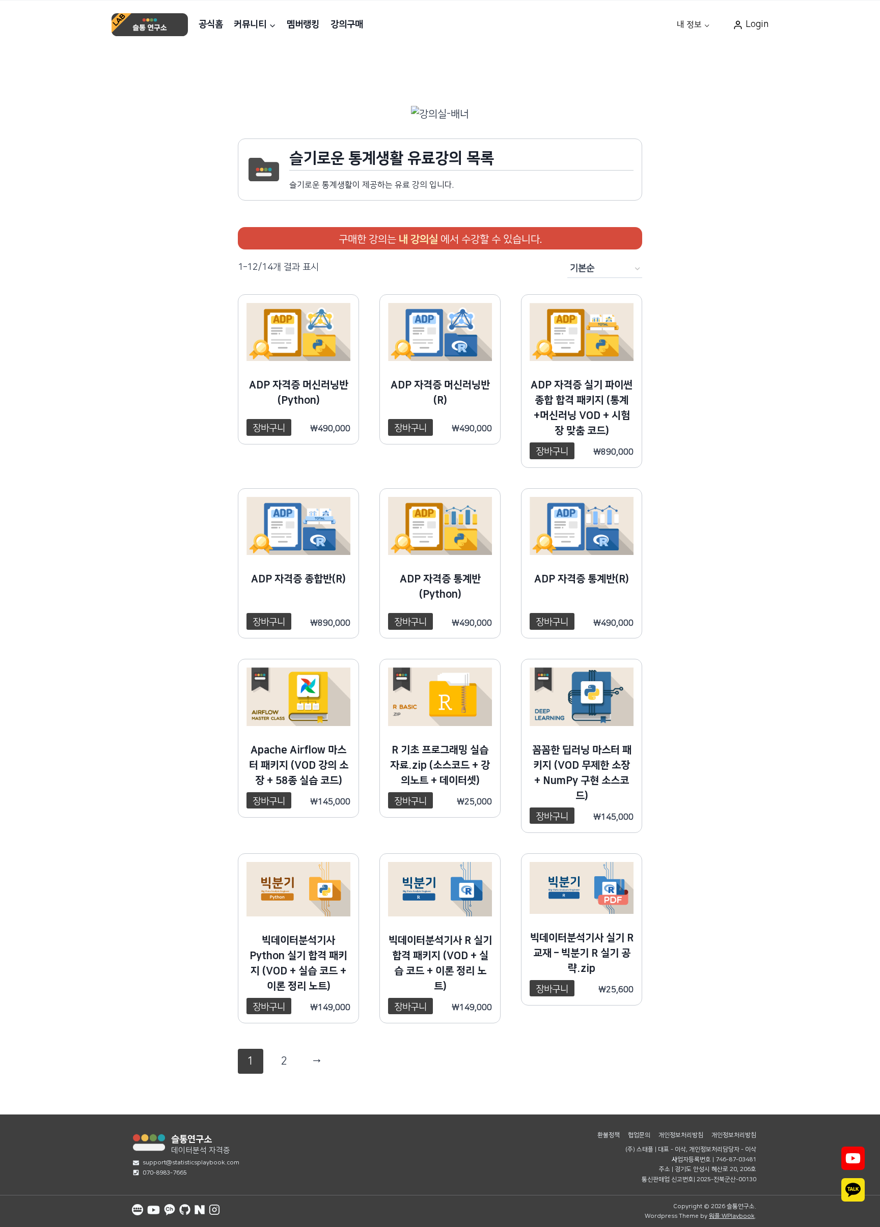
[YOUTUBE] (853, 1158)
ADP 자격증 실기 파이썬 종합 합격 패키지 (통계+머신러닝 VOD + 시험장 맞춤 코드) (581, 407)
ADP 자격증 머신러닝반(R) (440, 392)
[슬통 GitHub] (184, 1209)
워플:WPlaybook (732, 1216)
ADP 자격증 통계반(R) (581, 578)
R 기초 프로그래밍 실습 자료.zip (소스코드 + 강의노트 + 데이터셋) (440, 765)
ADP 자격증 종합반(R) (298, 578)
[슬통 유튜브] (153, 1210)
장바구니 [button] (269, 428)
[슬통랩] (149, 1142)
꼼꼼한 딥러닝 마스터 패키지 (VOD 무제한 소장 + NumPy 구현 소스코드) (581, 772)
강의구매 (347, 24)
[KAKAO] (853, 1190)
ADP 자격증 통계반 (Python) (440, 586)
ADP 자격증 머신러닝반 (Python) (298, 392)
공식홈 (211, 24)
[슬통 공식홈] (137, 1209)
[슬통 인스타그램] (214, 1209)
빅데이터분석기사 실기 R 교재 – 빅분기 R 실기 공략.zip (582, 953)
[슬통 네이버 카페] (200, 1210)
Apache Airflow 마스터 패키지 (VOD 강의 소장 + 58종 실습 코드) (298, 765)
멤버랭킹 (303, 24)
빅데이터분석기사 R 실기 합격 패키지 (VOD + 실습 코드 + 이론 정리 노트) (440, 963)
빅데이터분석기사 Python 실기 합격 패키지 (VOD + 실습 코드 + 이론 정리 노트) (298, 963)
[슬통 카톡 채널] (169, 1209)
